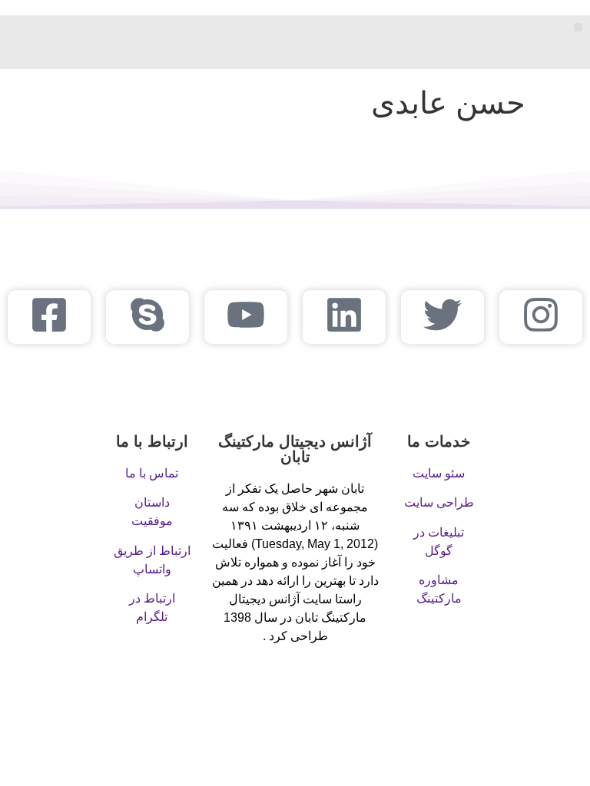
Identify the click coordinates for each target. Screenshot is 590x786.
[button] (578, 27)
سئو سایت (439, 473)
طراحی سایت (439, 502)
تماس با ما (151, 473)
